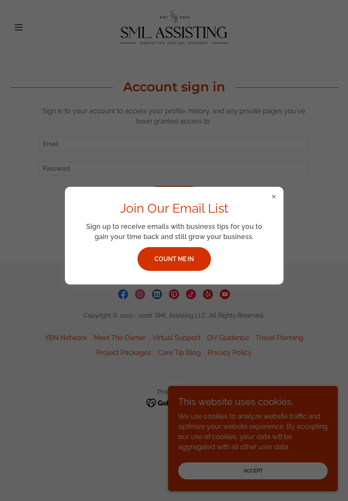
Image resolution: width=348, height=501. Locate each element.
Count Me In (174, 259)
